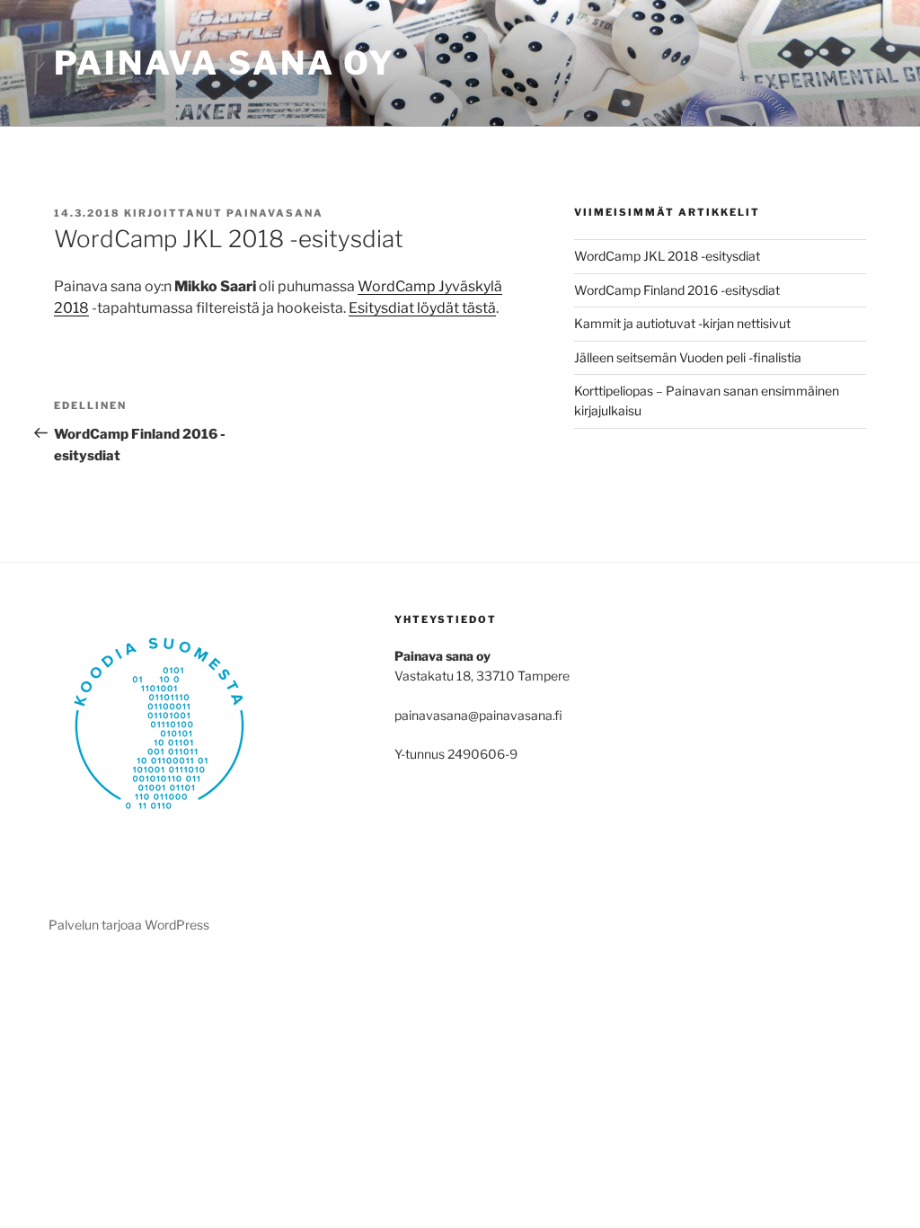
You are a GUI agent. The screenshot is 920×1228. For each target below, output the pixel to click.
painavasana (274, 213)
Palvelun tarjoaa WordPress (129, 924)
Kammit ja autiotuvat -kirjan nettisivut (682, 323)
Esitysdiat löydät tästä (422, 307)
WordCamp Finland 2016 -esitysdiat (677, 290)
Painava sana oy (224, 63)
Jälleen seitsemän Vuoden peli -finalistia (687, 357)
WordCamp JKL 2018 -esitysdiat (667, 255)
